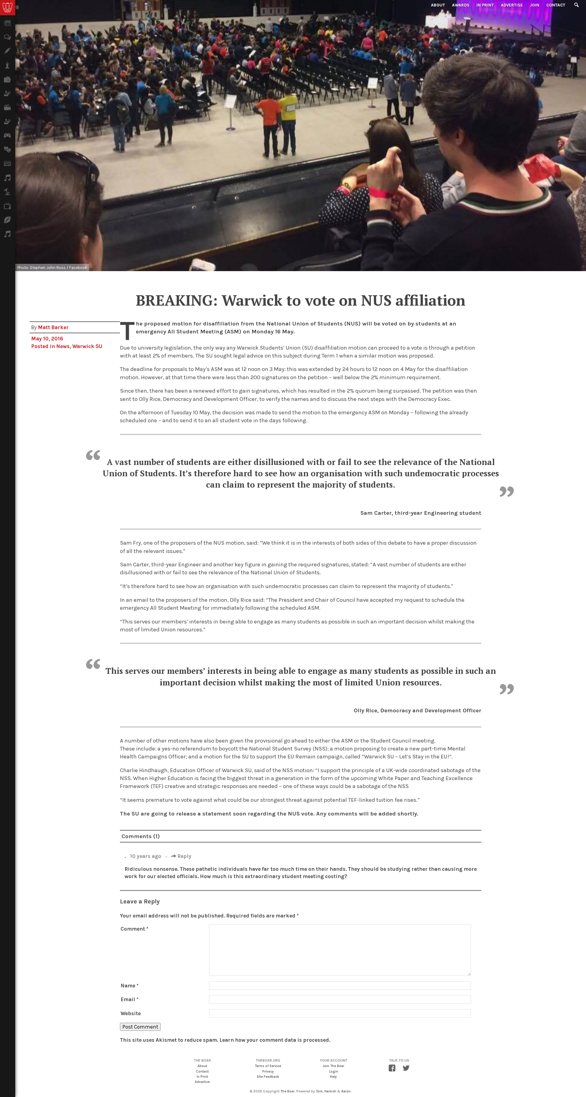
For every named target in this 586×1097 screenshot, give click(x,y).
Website (131, 1013)
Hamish (330, 1091)
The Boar (287, 1091)
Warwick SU (87, 346)
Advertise (512, 5)
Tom (319, 1091)
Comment (134, 929)
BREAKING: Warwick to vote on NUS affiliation (300, 300)
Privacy (268, 1071)
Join (534, 5)
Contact (555, 5)
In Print (485, 5)
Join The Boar (333, 1066)
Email (130, 999)
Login (333, 1071)
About (438, 5)
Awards (460, 5)
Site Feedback (268, 1077)
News (63, 346)
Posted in (43, 346)
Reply (183, 856)
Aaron (346, 1091)
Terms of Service (268, 1066)
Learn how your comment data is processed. (274, 1040)
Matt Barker (53, 327)
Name (130, 986)
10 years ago (146, 856)
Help (333, 1077)
